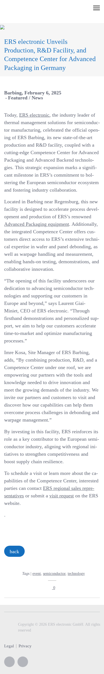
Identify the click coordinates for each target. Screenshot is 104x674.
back (14, 551)
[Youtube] (9, 662)
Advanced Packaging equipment (36, 224)
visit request (61, 495)
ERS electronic (34, 115)
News (37, 98)
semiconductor (54, 574)
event (36, 574)
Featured (17, 98)
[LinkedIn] (22, 662)
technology (76, 574)
